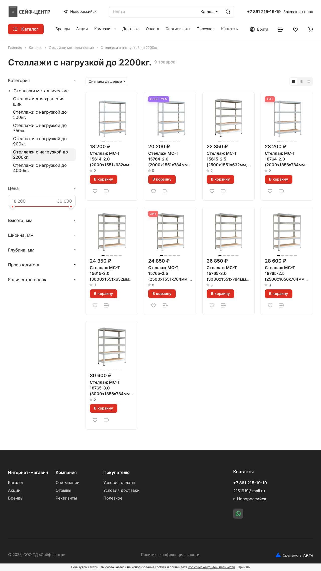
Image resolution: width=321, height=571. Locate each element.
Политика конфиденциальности (170, 554)
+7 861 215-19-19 (264, 12)
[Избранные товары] (295, 29)
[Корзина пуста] (310, 29)
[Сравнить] (107, 191)
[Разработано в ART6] (294, 555)
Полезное (112, 498)
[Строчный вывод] (301, 81)
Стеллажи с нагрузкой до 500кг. (40, 115)
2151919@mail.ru (249, 490)
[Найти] (228, 12)
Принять (244, 567)
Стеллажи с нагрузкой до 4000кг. (40, 168)
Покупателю (116, 472)
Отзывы (63, 490)
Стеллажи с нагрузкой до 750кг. (40, 128)
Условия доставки (121, 490)
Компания (66, 472)
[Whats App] (238, 514)
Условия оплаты (119, 482)
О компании (67, 482)
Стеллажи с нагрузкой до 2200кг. (40, 154)
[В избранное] (95, 191)
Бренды (15, 498)
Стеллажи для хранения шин (38, 101)
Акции (14, 490)
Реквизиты (66, 498)
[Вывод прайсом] (308, 81)
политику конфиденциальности (211, 567)
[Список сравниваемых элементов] (280, 29)
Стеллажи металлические (41, 90)
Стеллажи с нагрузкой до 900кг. (40, 141)
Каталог (16, 482)
